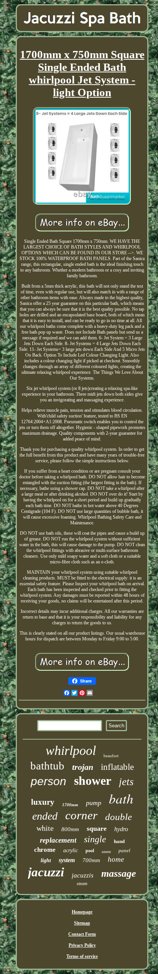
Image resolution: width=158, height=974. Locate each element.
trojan (82, 767)
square (97, 828)
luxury (42, 802)
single (95, 839)
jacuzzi (46, 872)
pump (93, 803)
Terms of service (82, 956)
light (46, 860)
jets (126, 781)
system (67, 860)
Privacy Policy (82, 945)
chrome (45, 849)
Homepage (82, 912)
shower (92, 780)
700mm (91, 860)
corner (81, 815)
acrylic (70, 850)
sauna (106, 852)
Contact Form (82, 934)
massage (118, 873)
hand (119, 841)
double (118, 817)
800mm (70, 829)
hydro (121, 829)
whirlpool (71, 750)
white (45, 828)
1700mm (70, 804)
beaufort (111, 755)
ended (45, 816)
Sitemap (82, 923)
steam (82, 883)
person (48, 781)
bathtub (47, 766)
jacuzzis (83, 875)
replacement (58, 840)
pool (90, 850)
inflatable (117, 767)
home (116, 859)
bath (121, 798)
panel (124, 850)
